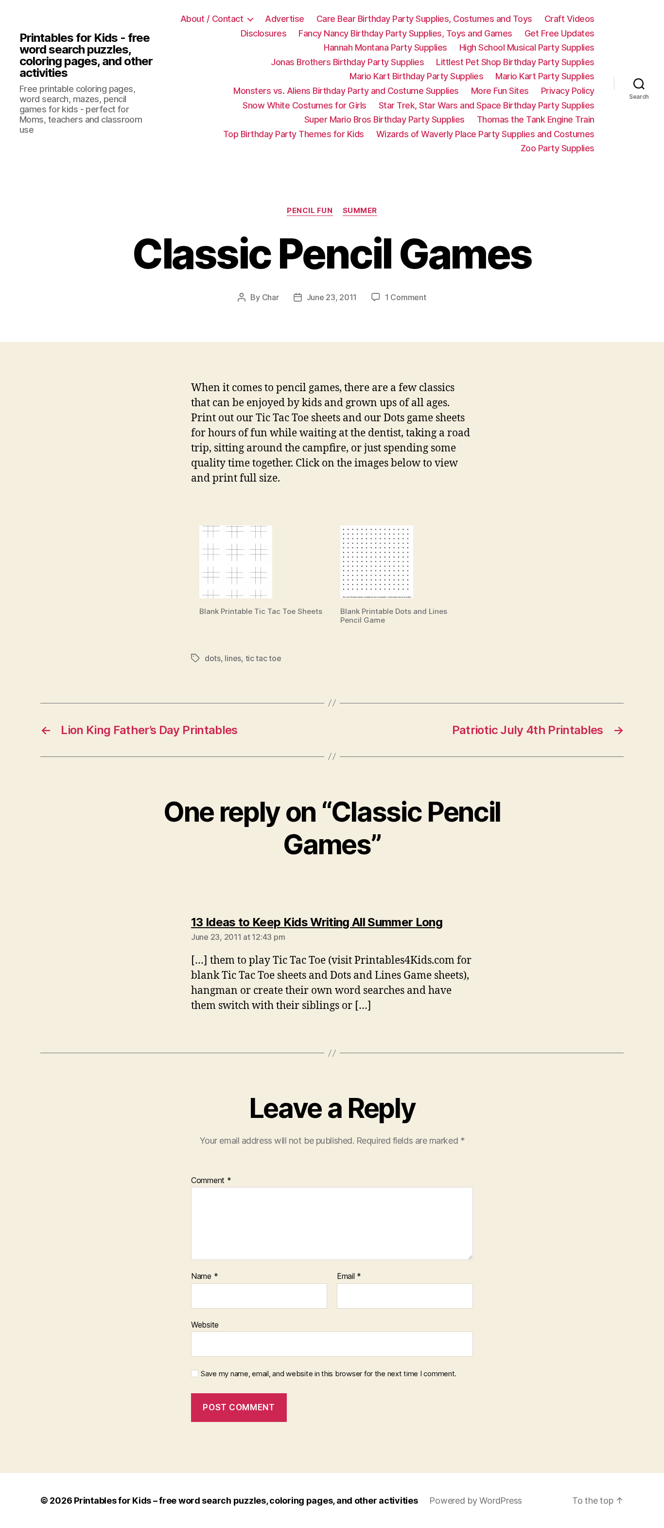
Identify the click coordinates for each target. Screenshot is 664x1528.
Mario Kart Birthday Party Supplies (416, 76)
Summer (360, 210)
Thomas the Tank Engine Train (535, 119)
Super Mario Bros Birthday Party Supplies (384, 119)
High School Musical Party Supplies (526, 47)
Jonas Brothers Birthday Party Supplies (347, 62)
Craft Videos (569, 19)
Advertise (284, 19)
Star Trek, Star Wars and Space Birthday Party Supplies (486, 105)
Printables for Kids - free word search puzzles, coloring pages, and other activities (86, 55)
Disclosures (264, 33)
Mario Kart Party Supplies (544, 76)
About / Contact (212, 19)
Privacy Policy (567, 91)
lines (233, 658)
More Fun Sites (500, 91)
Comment (211, 1180)
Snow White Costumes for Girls (305, 105)
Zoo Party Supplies (557, 148)
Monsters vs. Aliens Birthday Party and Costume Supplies (346, 91)
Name (204, 1276)
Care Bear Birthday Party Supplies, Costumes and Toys (424, 19)
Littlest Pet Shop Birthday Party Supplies (515, 62)
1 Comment (405, 297)
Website (205, 1324)
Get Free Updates (559, 33)
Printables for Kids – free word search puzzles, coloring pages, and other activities (246, 1500)
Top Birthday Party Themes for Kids (293, 134)
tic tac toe (263, 658)
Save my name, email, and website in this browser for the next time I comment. (328, 1373)
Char (270, 297)
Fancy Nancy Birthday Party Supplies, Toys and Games (405, 33)
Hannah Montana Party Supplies (385, 47)
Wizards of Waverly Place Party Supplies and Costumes (485, 134)
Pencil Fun (310, 210)
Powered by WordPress (475, 1500)
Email (349, 1276)
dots (213, 658)
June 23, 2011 (332, 297)
